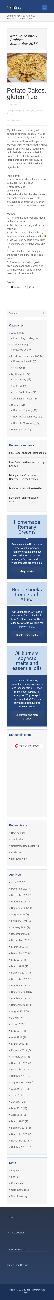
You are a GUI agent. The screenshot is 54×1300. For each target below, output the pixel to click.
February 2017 (19, 1050)
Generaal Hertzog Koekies (23, 479)
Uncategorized (19, 429)
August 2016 (18, 1088)
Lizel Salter (16, 120)
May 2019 (16, 959)
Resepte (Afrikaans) (24, 423)
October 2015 (18, 1147)
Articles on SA (19, 344)
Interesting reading (23, 338)
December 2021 (20, 888)
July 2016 (16, 1095)
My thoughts (18, 374)
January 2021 (18, 927)
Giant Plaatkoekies (35, 452)
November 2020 (20, 940)
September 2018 (20, 992)
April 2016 (16, 1114)
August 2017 (18, 1011)
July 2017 (16, 1017)
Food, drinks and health (24, 356)
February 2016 (19, 1127)
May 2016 (16, 1108)
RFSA (10, 1217)
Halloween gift (19, 858)
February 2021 (19, 920)
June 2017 (17, 1024)
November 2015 (20, 1140)
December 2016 (20, 1063)
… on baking (19, 379)
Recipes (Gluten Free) (25, 416)
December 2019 (20, 953)
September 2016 (20, 1082)
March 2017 (17, 1043)
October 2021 (18, 901)
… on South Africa (22, 392)
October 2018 (18, 985)
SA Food (18, 367)
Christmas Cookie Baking (25, 845)
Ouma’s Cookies (16, 1232)
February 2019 (19, 972)
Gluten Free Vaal (16, 1249)
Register (15, 1170)
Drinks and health (22, 361)
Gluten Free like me (17, 1265)
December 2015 (20, 1134)
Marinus (13, 488)
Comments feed (20, 1189)
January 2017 (18, 1056)
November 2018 (20, 979)
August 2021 (18, 914)
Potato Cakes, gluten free (26, 93)
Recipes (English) (16, 110)
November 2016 (20, 1069)
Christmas (17, 852)
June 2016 (17, 1101)
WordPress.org (19, 1196)
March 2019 (17, 966)
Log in (14, 1176)
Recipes (15, 405)
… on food (18, 385)
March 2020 (17, 946)
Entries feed (17, 1183)
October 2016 (18, 1076)
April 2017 (16, 1037)
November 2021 (20, 895)
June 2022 (17, 882)
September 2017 (20, 1004)
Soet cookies (18, 833)
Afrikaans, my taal (23, 398)
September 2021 (20, 908)
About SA (16, 333)
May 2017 (16, 1030)
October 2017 (18, 998)
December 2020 (20, 933)
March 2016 (17, 1121)
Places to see (20, 349)
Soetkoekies (18, 839)
